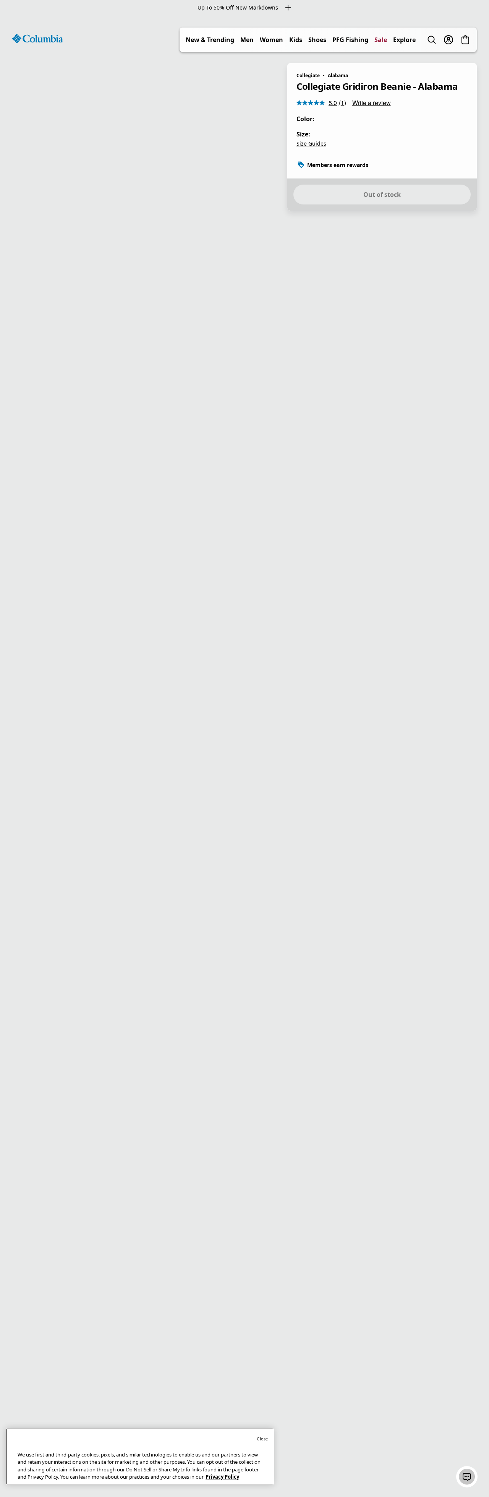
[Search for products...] (431, 39)
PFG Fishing (350, 40)
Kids (295, 40)
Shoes (317, 40)
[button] (467, 1476)
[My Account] (448, 39)
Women (271, 40)
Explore (404, 40)
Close (262, 1439)
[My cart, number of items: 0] (465, 39)
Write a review (371, 102)
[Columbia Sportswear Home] (37, 38)
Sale (380, 40)
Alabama (338, 75)
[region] (244, 756)
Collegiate (308, 75)
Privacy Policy (222, 1476)
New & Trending (210, 40)
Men (247, 40)
